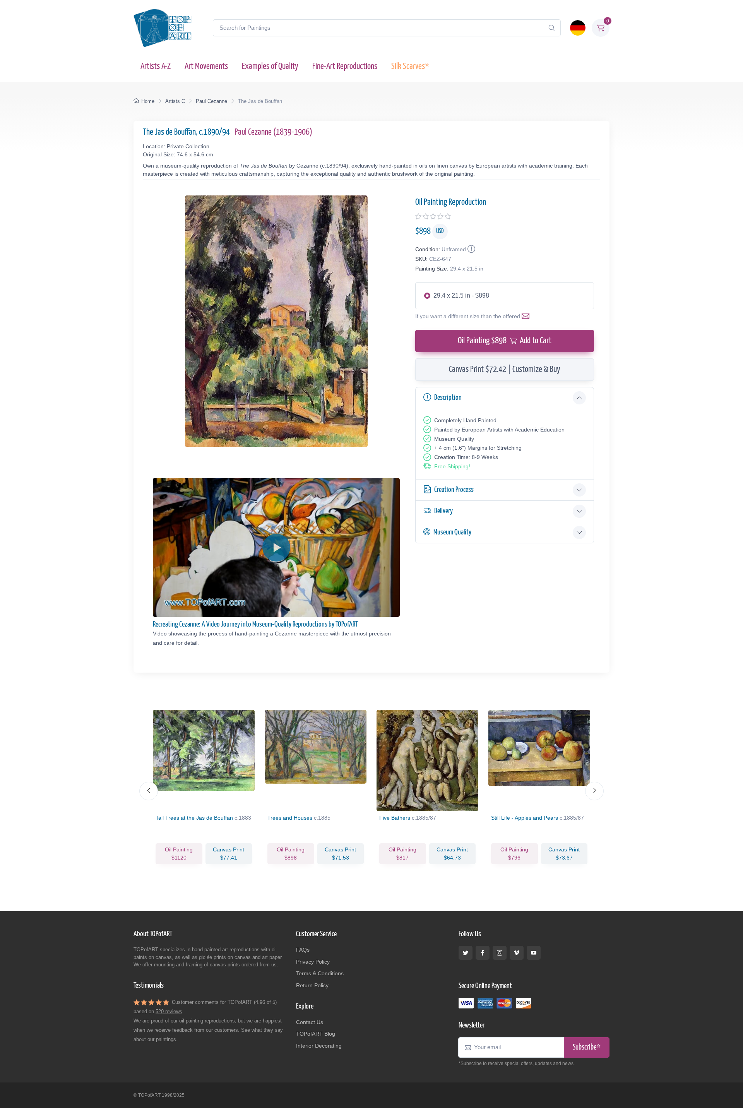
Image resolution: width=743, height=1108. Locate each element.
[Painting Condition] (470, 249)
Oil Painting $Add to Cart (504, 340)
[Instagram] (500, 953)
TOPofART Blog (315, 1034)
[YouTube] (534, 953)
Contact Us (309, 1022)
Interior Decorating (319, 1046)
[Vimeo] (517, 953)
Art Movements (206, 66)
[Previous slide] (148, 791)
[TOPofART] (163, 28)
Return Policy (312, 985)
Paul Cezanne (211, 101)
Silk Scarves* (410, 66)
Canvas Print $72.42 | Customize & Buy (504, 369)
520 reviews (169, 1011)
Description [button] (448, 397)
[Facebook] (483, 953)
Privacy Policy (313, 962)
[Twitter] (466, 953)
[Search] (551, 28)
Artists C (175, 101)
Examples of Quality (270, 66)
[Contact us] (527, 316)
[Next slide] (594, 791)
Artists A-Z (155, 66)
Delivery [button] (443, 511)
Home (147, 101)
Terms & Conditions (320, 973)
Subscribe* (587, 1047)
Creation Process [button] (454, 489)
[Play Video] (276, 548)
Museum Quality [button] (452, 532)
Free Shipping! (452, 466)
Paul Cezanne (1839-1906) (273, 132)
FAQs (303, 950)
